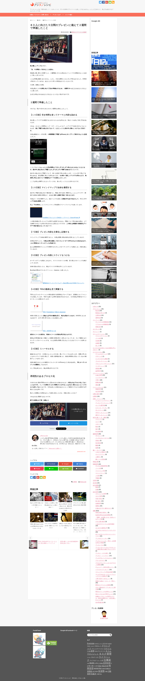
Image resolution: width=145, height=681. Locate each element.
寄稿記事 (95, 461)
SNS (106, 643)
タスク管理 (98, 496)
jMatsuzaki (83, 482)
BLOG (97, 310)
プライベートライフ (99, 373)
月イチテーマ (99, 410)
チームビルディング (101, 354)
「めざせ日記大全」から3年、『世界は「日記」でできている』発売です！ (103, 67)
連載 (94, 510)
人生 (101, 660)
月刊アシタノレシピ (101, 412)
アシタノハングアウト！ (102, 400)
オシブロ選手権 (100, 405)
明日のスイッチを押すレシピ (104, 591)
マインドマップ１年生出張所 (104, 572)
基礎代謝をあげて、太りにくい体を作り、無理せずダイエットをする (103, 83)
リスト (98, 660)
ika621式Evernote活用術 (102, 515)
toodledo (110, 643)
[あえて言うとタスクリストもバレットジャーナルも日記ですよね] (104, 225)
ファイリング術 (100, 470)
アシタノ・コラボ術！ (102, 553)
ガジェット (96, 331)
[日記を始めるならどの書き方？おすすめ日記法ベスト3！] (104, 111)
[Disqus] (58, 576)
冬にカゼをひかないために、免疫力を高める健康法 (103, 148)
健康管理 (95, 434)
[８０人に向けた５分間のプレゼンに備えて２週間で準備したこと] (80, 464)
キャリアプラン (100, 454)
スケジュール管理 (100, 493)
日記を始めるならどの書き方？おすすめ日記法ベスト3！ (103, 116)
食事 (96, 448)
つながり (92, 646)
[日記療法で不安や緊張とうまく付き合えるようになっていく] (104, 241)
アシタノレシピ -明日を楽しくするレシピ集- (74, 678)
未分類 (95, 483)
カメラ (97, 421)
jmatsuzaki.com (81, 451)
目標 (103, 668)
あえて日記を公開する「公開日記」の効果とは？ (103, 214)
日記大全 (105, 666)
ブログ (93, 657)
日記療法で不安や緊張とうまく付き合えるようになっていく (103, 246)
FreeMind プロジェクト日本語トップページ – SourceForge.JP (61, 217)
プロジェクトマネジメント (103, 363)
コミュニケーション (99, 334)
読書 (96, 489)
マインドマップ (100, 473)
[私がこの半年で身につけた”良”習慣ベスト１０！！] (37, 496)
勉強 (96, 487)
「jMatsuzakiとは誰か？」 (55, 448)
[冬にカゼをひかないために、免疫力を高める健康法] (104, 143)
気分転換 (98, 443)
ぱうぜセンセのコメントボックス (105, 530)
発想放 (97, 368)
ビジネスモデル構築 (101, 359)
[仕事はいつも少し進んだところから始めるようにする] (65, 517)
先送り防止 (98, 498)
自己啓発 (95, 671)
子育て (97, 380)
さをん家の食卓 (100, 521)
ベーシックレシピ (98, 387)
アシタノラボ (99, 545)
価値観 (91, 663)
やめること (98, 646)
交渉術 (97, 340)
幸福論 (101, 663)
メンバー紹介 (68, 14)
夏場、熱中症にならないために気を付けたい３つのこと (103, 99)
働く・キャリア (97, 450)
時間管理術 (98, 668)
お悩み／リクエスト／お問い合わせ (39, 14)
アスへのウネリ (100, 560)
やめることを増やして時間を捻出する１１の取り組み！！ (51, 505)
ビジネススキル (97, 352)
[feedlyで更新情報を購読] (109, 2)
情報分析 (98, 327)
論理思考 (98, 371)
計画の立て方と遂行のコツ (103, 508)
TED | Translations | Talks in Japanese (54, 312)
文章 (96, 666)
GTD (104, 643)
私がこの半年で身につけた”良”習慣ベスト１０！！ (36, 505)
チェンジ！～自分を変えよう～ (104, 567)
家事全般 (98, 382)
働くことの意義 (100, 459)
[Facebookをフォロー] (103, 2)
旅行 (96, 429)
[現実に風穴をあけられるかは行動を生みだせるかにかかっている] (37, 517)
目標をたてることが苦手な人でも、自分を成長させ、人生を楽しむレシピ (105, 598)
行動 (106, 671)
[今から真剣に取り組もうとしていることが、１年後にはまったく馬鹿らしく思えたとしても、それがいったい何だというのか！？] (79, 517)
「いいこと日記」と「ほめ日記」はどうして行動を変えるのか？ (103, 197)
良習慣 (101, 671)
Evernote (90, 643)
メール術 (98, 338)
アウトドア (98, 419)
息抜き (97, 440)
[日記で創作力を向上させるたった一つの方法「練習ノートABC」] (104, 290)
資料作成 (98, 317)
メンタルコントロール (102, 438)
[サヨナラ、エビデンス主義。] (104, 274)
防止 (100, 674)
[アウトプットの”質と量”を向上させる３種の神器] (79, 496)
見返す (94, 674)
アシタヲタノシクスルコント (104, 558)
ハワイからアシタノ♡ (102, 569)
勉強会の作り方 (100, 313)
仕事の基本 (96, 394)
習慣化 (97, 506)
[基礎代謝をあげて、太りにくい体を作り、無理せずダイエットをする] (104, 78)
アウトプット (97, 309)
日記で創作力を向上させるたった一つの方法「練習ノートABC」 (103, 296)
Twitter (88, 646)
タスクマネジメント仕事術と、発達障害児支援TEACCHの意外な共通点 (103, 263)
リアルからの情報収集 (102, 324)
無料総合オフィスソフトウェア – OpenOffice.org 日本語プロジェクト (63, 283)
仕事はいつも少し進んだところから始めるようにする (65, 525)
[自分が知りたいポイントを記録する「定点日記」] (104, 160)
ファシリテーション (101, 336)
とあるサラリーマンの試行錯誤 (104, 524)
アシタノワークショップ (102, 403)
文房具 (95, 480)
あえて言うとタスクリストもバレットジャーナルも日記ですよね (103, 230)
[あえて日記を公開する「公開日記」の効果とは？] (104, 209)
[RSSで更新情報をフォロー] (113, 2)
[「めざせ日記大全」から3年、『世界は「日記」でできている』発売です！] (104, 62)
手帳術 (97, 478)
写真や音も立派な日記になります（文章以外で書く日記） (103, 132)
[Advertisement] (101, 36)
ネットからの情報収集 (102, 322)
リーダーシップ (100, 366)
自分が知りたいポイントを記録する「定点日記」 (103, 165)
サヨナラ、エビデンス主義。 (101, 280)
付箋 (88, 663)
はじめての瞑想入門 (101, 528)
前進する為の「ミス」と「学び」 (105, 581)
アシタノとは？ (57, 14)
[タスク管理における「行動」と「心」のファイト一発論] (104, 176)
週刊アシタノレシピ (101, 415)
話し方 (97, 345)
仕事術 (75, 482)
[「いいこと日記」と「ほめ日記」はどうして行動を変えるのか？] (104, 192)
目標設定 (108, 668)
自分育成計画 (99, 602)
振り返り (98, 501)
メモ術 (97, 475)
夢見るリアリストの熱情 (78, 32)
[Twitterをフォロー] (100, 2)
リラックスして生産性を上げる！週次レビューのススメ (51, 525)
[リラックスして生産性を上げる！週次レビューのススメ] (51, 517)
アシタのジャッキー (101, 538)
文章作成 (98, 315)
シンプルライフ (100, 377)
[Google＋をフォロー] (106, 2)
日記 (99, 666)
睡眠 (96, 445)
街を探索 (98, 431)
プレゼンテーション (101, 361)
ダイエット (98, 435)
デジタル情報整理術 (101, 466)
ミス (97, 657)
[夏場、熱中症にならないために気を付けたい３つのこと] (104, 94)
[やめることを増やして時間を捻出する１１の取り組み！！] (51, 496)
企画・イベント (97, 398)
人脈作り (98, 457)
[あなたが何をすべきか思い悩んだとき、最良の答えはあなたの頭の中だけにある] (65, 497)
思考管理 (107, 663)
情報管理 (98, 389)
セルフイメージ (100, 651)
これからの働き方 (100, 452)
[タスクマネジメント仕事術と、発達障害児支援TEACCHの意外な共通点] (104, 258)
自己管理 (98, 391)
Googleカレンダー (98, 643)
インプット (96, 320)
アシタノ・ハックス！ (102, 555)
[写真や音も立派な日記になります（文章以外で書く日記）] (104, 127)
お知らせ (95, 306)
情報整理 (95, 464)
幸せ (97, 663)
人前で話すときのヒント (102, 578)
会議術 (97, 343)
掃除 (96, 385)
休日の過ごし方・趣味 (99, 417)
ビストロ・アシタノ (101, 408)
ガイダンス (96, 329)
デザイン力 (98, 356)
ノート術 (98, 468)
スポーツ (98, 424)
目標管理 (98, 503)
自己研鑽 (95, 485)
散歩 (96, 426)
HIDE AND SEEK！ (101, 512)
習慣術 (89, 671)
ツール (88, 657)
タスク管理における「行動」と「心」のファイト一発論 (103, 181)
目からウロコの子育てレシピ (104, 594)
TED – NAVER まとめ (49, 331)
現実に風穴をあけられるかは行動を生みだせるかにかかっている (36, 526)
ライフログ (93, 660)
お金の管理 (98, 375)
